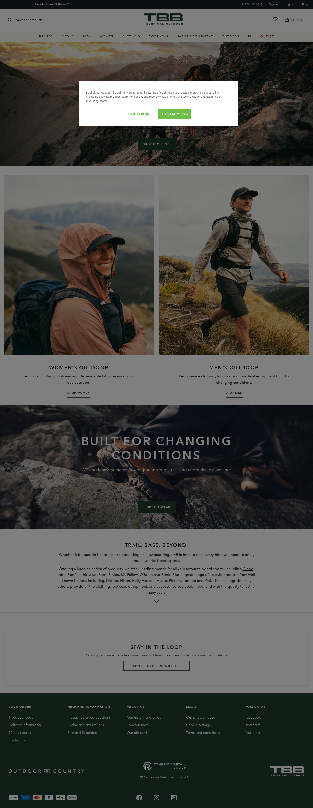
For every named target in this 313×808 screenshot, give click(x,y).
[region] (158, 103)
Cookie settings (139, 114)
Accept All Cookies (174, 114)
